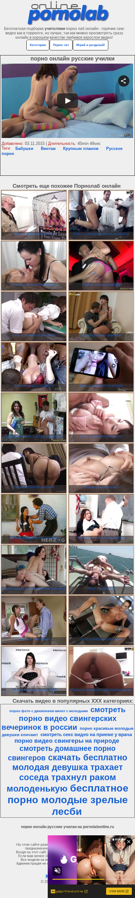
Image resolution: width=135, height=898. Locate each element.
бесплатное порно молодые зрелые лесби (68, 799)
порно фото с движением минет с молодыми (48, 711)
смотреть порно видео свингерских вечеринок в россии (64, 718)
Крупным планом (81, 148)
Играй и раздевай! (90, 45)
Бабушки (24, 148)
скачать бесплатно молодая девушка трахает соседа (69, 767)
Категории (38, 45)
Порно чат (61, 45)
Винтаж (48, 148)
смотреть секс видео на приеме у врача (86, 734)
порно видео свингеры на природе (66, 740)
